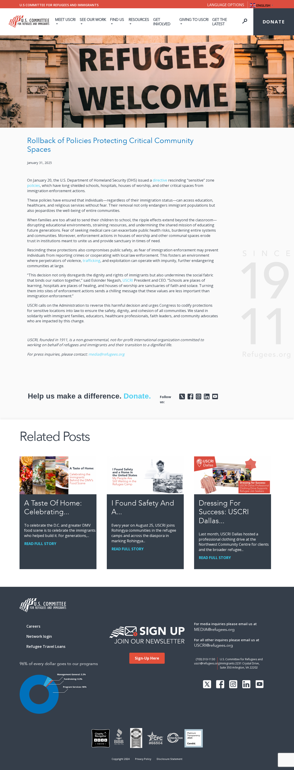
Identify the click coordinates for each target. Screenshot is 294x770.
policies (33, 185)
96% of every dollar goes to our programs (59, 664)
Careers (33, 626)
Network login (39, 636)
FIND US (117, 19)
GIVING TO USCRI (194, 19)
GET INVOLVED (161, 21)
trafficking (91, 260)
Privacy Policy (143, 759)
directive (160, 180)
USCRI (127, 280)
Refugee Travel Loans (45, 646)
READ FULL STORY (40, 543)
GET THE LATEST (219, 21)
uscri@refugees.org (207, 663)
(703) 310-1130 (205, 659)
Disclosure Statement (169, 759)
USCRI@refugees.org (213, 645)
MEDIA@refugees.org (214, 629)
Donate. (137, 396)
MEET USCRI (65, 19)
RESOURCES (139, 19)
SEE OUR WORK (93, 19)
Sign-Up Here (147, 658)
